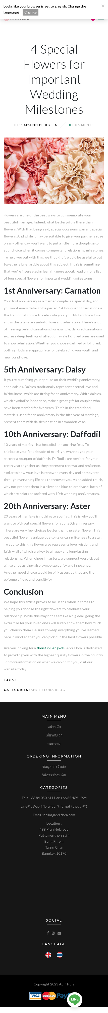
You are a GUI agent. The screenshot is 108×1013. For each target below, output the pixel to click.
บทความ (54, 743)
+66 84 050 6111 (42, 798)
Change (30, 12)
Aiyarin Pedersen (41, 125)
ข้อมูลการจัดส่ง (54, 766)
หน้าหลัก (54, 726)
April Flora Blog (48, 690)
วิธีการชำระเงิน (54, 775)
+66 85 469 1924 (73, 798)
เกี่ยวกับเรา (54, 735)
